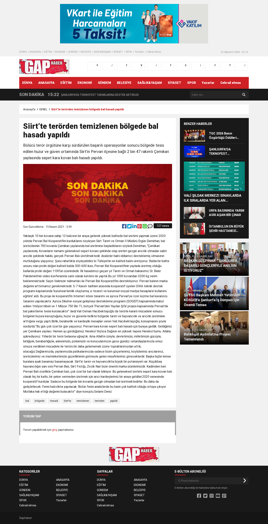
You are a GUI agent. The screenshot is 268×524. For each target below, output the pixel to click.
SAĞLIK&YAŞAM (102, 51)
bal (27, 400)
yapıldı (114, 400)
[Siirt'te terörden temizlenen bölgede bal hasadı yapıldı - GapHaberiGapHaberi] (44, 66)
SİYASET (118, 51)
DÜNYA (23, 51)
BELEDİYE (86, 51)
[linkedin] (134, 227)
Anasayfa (29, 109)
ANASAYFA (35, 51)
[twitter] (129, 227)
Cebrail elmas (154, 51)
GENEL (43, 109)
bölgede (39, 400)
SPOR (129, 51)
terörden (99, 400)
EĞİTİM (48, 51)
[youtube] (218, 496)
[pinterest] (139, 227)
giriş (54, 429)
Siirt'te (67, 400)
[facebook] (124, 227)
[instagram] (212, 496)
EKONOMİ (60, 51)
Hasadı (54, 400)
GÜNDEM (73, 51)
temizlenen (83, 400)
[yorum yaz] (150, 227)
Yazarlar (139, 51)
